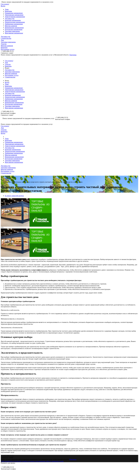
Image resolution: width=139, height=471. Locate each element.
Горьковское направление (14, 13)
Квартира (4, 47)
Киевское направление (13, 20)
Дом (2, 40)
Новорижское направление (14, 27)
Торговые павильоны (12, 31)
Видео (3, 6)
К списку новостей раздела (14, 196)
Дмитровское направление (14, 15)
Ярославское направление (14, 33)
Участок (4, 44)
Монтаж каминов (11, 26)
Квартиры (8, 11)
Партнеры (72, 55)
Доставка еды (9, 18)
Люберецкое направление (14, 24)
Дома (7, 9)
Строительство (6, 38)
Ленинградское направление (15, 22)
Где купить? (5, 4)
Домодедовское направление (15, 17)
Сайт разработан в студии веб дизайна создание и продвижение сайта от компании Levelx (32, 461)
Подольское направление (13, 29)
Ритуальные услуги (7, 49)
